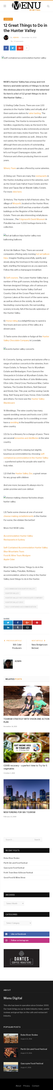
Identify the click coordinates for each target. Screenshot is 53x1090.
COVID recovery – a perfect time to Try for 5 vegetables (25, 767)
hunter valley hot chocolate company (24, 598)
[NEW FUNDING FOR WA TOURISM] (26, 794)
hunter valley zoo (14, 602)
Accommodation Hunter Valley (18, 536)
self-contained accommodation (20, 607)
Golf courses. (12, 277)
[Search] (48, 6)
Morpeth (17, 203)
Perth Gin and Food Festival (15, 863)
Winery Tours (10, 168)
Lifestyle (8, 19)
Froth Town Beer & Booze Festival (18, 872)
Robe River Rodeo (12, 858)
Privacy (26, 1086)
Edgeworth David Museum (32, 219)
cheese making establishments (19, 516)
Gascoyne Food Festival (14, 868)
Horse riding (12, 321)
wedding (14, 422)
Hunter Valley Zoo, (24, 473)
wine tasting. (35, 113)
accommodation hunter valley (20, 589)
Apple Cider (9, 559)
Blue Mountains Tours (14, 551)
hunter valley (12, 593)
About (18, 1086)
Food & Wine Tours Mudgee (17, 555)
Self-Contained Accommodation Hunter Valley (26, 547)
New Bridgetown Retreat (39, 646)
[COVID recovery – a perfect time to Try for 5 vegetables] (26, 747)
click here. (17, 192)
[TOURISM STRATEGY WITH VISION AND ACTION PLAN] (26, 701)
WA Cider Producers (17, 646)
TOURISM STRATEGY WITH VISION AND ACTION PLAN (26, 720)
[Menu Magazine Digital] (26, 5)
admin (16, 37)
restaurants (41, 176)
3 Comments (18, 41)
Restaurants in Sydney (14, 539)
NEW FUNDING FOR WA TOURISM (19, 812)
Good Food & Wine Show (14, 877)
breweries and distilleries (26, 438)
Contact (35, 1086)
